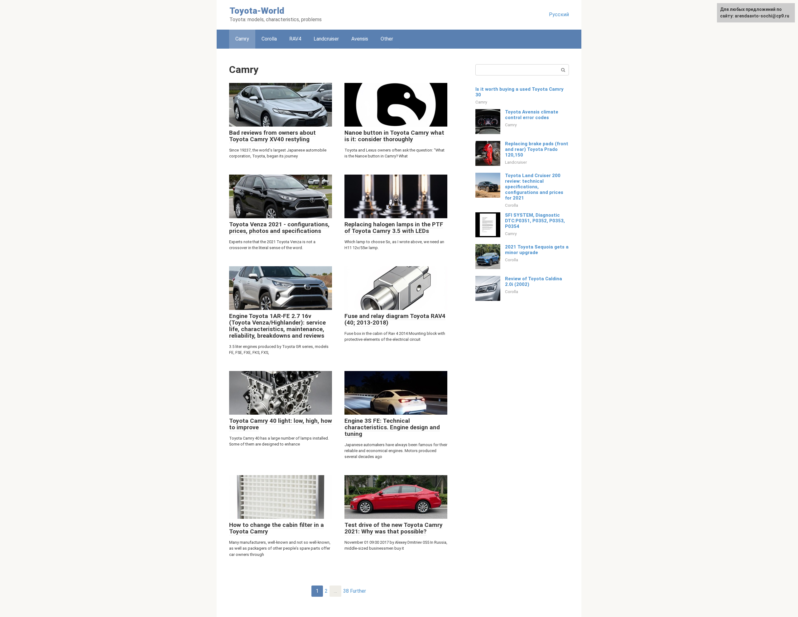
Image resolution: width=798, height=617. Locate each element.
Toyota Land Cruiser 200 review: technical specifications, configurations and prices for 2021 (534, 187)
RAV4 (295, 39)
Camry (481, 101)
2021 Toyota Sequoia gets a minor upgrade (537, 249)
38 (346, 591)
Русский (559, 14)
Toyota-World (256, 11)
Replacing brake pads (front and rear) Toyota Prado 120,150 (536, 149)
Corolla (269, 39)
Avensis (359, 39)
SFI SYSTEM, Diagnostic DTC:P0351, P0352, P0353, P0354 (535, 220)
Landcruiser (326, 39)
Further (358, 591)
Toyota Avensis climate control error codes (531, 114)
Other (387, 39)
